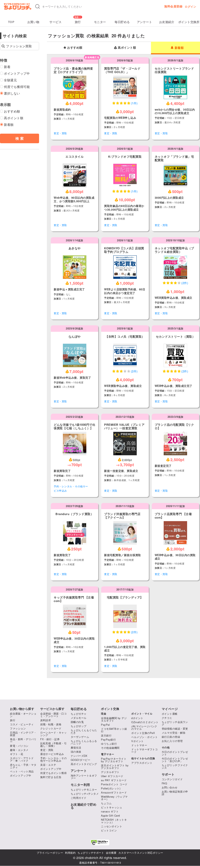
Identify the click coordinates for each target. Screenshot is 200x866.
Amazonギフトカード (114, 792)
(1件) (134, 103)
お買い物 (33, 22)
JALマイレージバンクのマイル (144, 727)
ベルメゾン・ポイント (144, 737)
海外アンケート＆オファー (84, 777)
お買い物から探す (22, 708)
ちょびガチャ (79, 714)
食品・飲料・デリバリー (23, 740)
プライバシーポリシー (50, 852)
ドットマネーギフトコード (144, 750)
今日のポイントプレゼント (175, 753)
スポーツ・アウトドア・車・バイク (22, 759)
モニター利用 (80, 784)
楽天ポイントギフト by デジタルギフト (115, 766)
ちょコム (106, 803)
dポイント (137, 718)
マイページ (170, 708)
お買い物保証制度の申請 (175, 793)
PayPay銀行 (108, 739)
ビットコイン (109, 830)
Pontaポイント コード (114, 784)
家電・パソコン (19, 746)
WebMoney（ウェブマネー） (114, 798)
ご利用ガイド (79, 798)
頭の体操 (76, 751)
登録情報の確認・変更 (175, 728)
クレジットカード (50, 728)
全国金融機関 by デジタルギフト (114, 719)
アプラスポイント (141, 763)
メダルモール (79, 718)
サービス (55, 22)
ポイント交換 (110, 708)
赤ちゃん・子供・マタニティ (23, 766)
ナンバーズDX (79, 756)
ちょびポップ (79, 726)
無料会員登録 (173, 6)
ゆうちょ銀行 (109, 743)
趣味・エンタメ (19, 750)
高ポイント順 (127, 47)
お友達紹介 (166, 22)
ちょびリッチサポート (91, 852)
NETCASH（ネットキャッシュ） (114, 821)
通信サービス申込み (52, 754)
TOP (11, 22)
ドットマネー (139, 745)
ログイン (190, 6)
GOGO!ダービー (80, 760)
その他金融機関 (110, 748)
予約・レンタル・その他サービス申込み (71, 488)
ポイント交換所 (189, 22)
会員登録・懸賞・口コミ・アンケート (53, 715)
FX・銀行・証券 (50, 739)
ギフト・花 (16, 754)
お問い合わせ (170, 787)
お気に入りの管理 (172, 741)
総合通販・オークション (23, 715)
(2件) (184, 283)
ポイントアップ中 (20, 775)
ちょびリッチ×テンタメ (85, 793)
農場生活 (76, 747)
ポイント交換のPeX (143, 733)
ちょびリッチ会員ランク (175, 723)
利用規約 (70, 852)
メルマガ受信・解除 (174, 732)
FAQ (164, 783)
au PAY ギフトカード (114, 780)
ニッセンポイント (111, 826)
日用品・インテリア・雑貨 (23, 734)
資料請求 (45, 720)
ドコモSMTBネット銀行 (114, 730)
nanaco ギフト (110, 811)
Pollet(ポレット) (110, 788)
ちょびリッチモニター (84, 789)
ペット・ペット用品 (22, 771)
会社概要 (111, 852)
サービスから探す (52, 708)
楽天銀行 (106, 735)
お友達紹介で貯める (83, 806)
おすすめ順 (74, 47)
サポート (168, 774)
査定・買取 (60, 133)
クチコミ (167, 718)
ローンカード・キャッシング (53, 734)
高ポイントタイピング (84, 764)
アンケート (144, 22)
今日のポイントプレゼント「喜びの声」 (175, 760)
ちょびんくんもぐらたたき (84, 731)
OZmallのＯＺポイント (145, 722)
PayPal (105, 724)
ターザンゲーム (80, 737)
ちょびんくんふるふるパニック (84, 742)
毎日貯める (122, 22)
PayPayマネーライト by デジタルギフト (113, 760)
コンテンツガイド (172, 779)
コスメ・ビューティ (22, 724)
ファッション (18, 728)
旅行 (78, 22)
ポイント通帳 (170, 714)
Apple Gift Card (110, 815)
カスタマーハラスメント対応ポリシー (140, 852)
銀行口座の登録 (171, 737)
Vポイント (137, 741)
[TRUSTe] (100, 842)
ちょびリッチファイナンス (175, 766)
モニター (100, 22)
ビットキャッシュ (111, 807)
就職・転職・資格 (50, 724)
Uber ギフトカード (112, 776)
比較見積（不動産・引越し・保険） (53, 744)
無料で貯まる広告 (50, 777)
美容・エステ (48, 765)
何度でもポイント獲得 (53, 773)
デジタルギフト (110, 772)
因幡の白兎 (77, 722)
